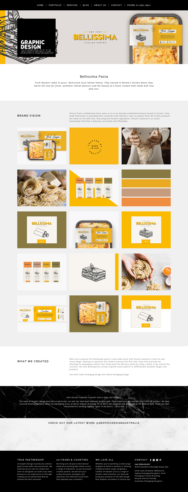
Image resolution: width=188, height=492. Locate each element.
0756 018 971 (144, 464)
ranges (114, 469)
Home (40, 5)
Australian (139, 481)
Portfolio (55, 5)
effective (74, 477)
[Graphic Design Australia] (36, 38)
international (83, 464)
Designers (158, 481)
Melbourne (159, 471)
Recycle (138, 478)
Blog (86, 5)
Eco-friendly (151, 478)
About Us (100, 5)
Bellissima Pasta (94, 76)
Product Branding (152, 476)
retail (105, 474)
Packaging (148, 481)
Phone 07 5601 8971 (139, 5)
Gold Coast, (140, 471)
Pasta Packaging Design (90, 374)
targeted (99, 466)
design (127, 477)
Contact (116, 5)
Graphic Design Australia (30, 464)
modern (99, 474)
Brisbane (149, 471)
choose (123, 479)
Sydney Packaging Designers (147, 473)
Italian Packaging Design (117, 374)
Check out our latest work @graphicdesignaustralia (94, 422)
